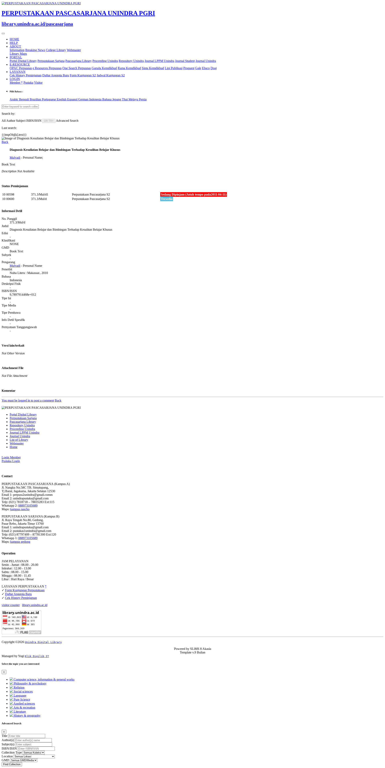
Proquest (188, 68)
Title (4, 736)
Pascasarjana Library (78, 61)
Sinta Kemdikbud (153, 68)
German (83, 99)
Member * (16, 82)
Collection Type (12, 752)
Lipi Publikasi (173, 68)
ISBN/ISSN (9, 748)
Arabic (14, 99)
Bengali (24, 99)
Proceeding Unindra (105, 61)
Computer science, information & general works (43, 679)
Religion (18, 687)
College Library (56, 50)
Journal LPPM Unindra (159, 61)
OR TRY (49, 120)
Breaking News (35, 50)
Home (13, 447)
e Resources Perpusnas (47, 68)
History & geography (27, 715)
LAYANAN (17, 71)
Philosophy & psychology (30, 683)
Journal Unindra (206, 61)
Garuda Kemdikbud (104, 68)
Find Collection (11, 764)
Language (19, 695)
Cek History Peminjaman (26, 75)
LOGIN (15, 79)
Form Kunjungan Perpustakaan (25, 590)
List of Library (19, 439)
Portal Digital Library (23, 61)
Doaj (214, 68)
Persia (143, 99)
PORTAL (16, 57)
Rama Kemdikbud (129, 68)
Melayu (134, 99)
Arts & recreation (24, 707)
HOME (14, 39)
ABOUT (15, 46)
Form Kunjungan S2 (83, 75)
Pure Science (21, 699)
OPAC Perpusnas (21, 68)
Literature (19, 711)
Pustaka (28, 82)
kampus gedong (20, 541)
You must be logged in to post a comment (28, 400)
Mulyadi (15, 157)
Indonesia (95, 99)
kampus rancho (19, 509)
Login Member (11, 457)
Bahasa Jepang (112, 99)
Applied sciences (24, 703)
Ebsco (206, 68)
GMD (5, 760)
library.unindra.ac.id (34, 605)
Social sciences (23, 691)
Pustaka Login (11, 461)
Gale (198, 68)
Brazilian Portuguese (43, 99)
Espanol (72, 99)
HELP (14, 43)
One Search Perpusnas (76, 68)
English (62, 99)
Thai (125, 99)
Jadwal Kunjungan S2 (111, 75)
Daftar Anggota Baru (55, 75)
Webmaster (74, 50)
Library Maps (18, 53)
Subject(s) (8, 744)
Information (17, 50)
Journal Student (185, 61)
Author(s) (8, 740)
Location (7, 756)
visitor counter (11, 605)
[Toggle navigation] (3, 33)
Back (5, 142)
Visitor (38, 82)
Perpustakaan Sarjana (51, 61)
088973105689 (27, 505)
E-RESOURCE (20, 64)
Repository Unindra (131, 61)
